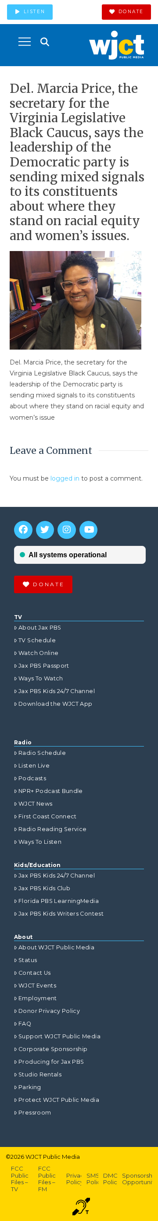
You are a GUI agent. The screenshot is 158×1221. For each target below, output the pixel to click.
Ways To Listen (39, 842)
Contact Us (34, 973)
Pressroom (34, 1112)
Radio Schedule (42, 753)
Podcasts (32, 778)
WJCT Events (37, 985)
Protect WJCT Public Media (58, 1100)
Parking (29, 1087)
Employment (37, 998)
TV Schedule (37, 640)
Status (27, 960)
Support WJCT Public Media (59, 1036)
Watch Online (38, 653)
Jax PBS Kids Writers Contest (61, 913)
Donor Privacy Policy (49, 1011)
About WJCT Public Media (56, 947)
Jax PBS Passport (43, 665)
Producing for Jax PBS (51, 1061)
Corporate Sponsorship (52, 1049)
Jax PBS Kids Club (44, 888)
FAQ (24, 1023)
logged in (64, 478)
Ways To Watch (40, 678)
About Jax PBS (39, 627)
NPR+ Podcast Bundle (50, 791)
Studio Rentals (39, 1074)
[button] (24, 41)
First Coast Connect (47, 816)
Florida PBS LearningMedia (58, 901)
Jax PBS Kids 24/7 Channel (56, 691)
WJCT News (35, 803)
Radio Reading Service (52, 829)
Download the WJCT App (55, 704)
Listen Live (34, 765)
